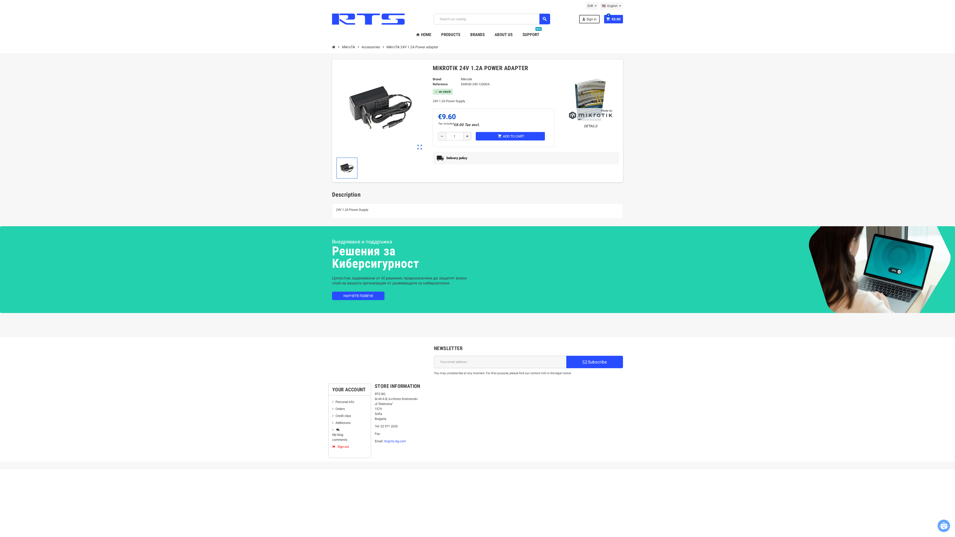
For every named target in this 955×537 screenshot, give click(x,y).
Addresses (343, 423)
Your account (349, 390)
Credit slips (343, 416)
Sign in (589, 19)
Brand (437, 79)
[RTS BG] (368, 19)
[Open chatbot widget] (944, 526)
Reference (440, 84)
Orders (340, 409)
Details (590, 126)
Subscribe (597, 361)
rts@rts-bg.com (395, 441)
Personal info (344, 402)
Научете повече (358, 296)
